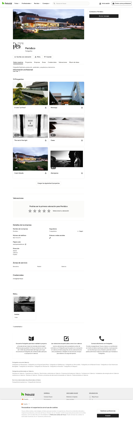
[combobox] (71, 3)
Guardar (49, 57)
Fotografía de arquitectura (19, 382)
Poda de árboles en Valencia (80, 375)
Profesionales (26, 3)
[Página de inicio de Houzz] (7, 3)
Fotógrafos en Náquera (70, 366)
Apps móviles (70, 399)
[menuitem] (17, 3)
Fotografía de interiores (34, 382)
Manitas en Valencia (31, 375)
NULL (39, 57)
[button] (48, 282)
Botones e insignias (71, 397)
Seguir (81, 231)
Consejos (46, 3)
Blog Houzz (95, 397)
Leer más (15, 71)
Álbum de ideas (74, 62)
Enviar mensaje (104, 16)
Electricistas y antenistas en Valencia (50, 373)
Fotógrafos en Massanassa (19, 364)
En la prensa (47, 399)
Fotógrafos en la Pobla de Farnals (90, 364)
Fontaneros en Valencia (88, 373)
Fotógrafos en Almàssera (26, 366)
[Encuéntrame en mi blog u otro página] (50, 238)
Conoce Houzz (48, 397)
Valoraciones (63, 62)
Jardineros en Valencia (18, 375)
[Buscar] (54, 3)
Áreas (44, 62)
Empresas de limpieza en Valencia (71, 373)
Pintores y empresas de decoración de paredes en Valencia (54, 375)
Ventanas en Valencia (18, 373)
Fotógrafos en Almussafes (73, 364)
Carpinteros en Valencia (32, 373)
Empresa (37, 62)
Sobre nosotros (18, 62)
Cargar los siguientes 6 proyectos (49, 183)
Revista (36, 3)
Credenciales (52, 62)
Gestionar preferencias (107, 411)
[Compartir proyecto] (46, 107)
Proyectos (28, 62)
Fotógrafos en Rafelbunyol (57, 364)
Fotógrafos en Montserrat (41, 366)
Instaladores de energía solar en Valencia (107, 373)
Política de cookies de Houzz (58, 414)
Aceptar (108, 415)
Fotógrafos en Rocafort (56, 366)
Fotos (16, 3)
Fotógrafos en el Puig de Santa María (38, 364)
